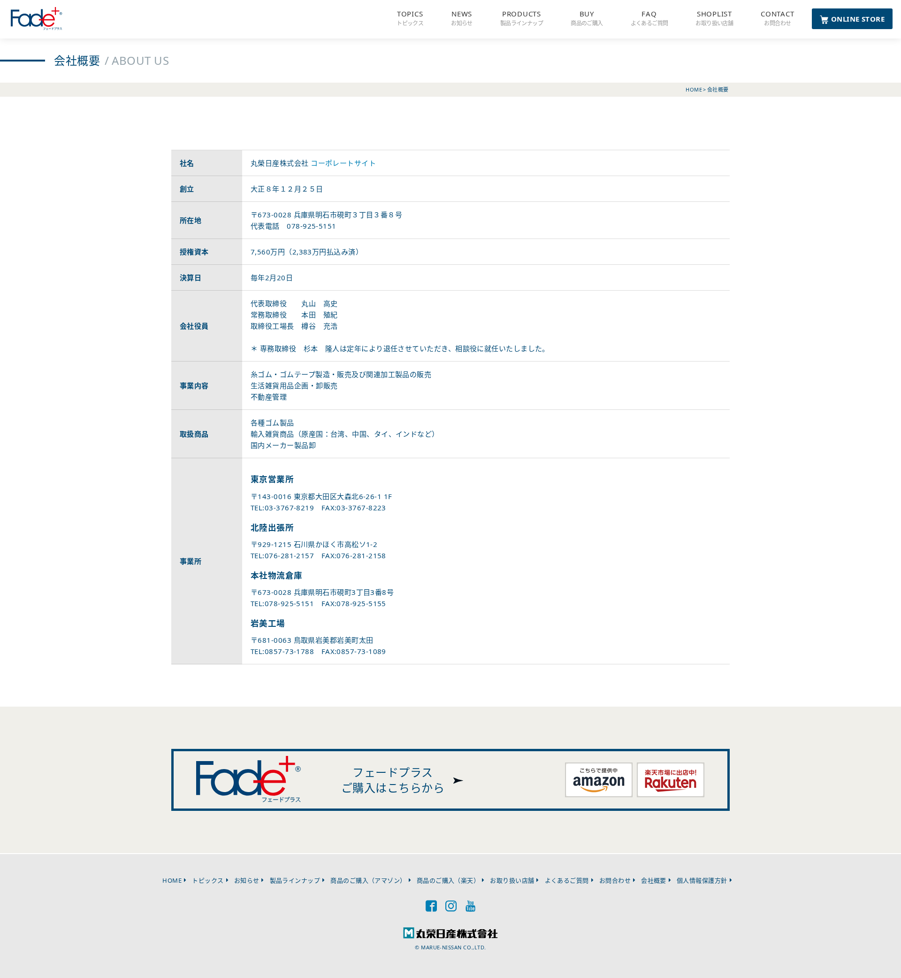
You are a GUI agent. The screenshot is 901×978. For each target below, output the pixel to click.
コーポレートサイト (343, 163)
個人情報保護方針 (702, 880)
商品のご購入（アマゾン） (368, 880)
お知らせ (247, 880)
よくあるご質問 (567, 880)
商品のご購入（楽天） (448, 880)
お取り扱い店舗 (512, 880)
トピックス (207, 880)
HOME (172, 880)
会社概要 (653, 880)
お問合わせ (615, 880)
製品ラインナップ (295, 880)
